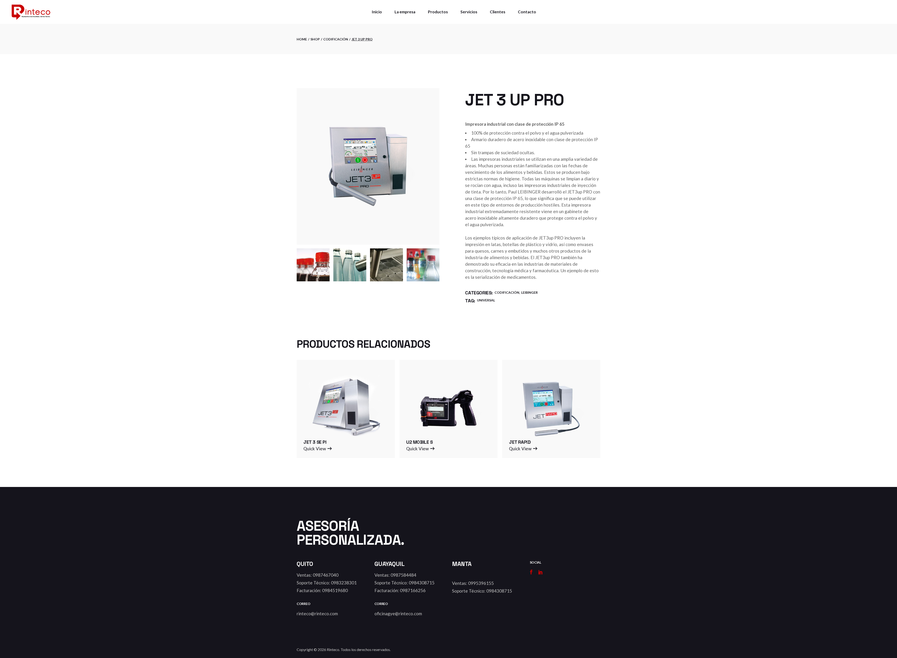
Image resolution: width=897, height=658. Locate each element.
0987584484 (403, 575)
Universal (486, 300)
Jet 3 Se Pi (315, 442)
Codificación (507, 292)
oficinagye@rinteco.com (398, 613)
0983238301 (344, 582)
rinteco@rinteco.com (317, 613)
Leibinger (529, 292)
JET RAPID (519, 442)
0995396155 (481, 583)
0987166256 (413, 590)
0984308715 (421, 582)
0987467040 (325, 575)
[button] (317, 448)
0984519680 (335, 590)
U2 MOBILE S (419, 442)
